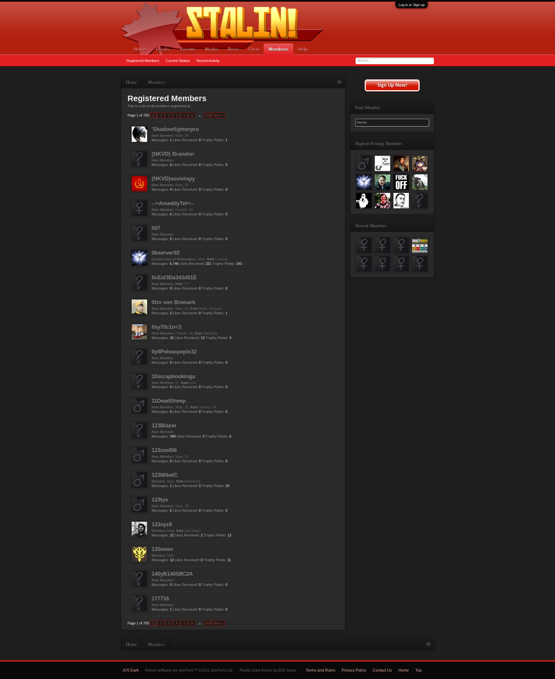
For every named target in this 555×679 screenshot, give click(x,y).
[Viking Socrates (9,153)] (382, 163)
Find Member (367, 107)
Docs (233, 49)
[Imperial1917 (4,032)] (419, 200)
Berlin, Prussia (209, 308)
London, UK (207, 407)
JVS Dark (130, 670)
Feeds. (163, 49)
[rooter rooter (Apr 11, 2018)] (382, 264)
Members (278, 49)
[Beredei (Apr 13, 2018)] (419, 245)
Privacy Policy (354, 670)
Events (187, 49)
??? (186, 284)
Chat (254, 49)
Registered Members (143, 61)
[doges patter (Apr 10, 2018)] (401, 264)
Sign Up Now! (392, 85)
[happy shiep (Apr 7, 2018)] (419, 264)
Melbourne (192, 481)
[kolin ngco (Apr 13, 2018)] (401, 245)
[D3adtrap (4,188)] (364, 200)
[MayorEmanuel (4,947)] (382, 182)
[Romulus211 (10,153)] (364, 163)
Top (418, 670)
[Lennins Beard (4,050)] (382, 200)
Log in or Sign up (412, 5)
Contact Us (382, 670)
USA (192, 383)
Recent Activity (208, 61)
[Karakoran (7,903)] (401, 163)
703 (207, 115)
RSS (430, 670)
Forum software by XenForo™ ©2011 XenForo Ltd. (189, 670)
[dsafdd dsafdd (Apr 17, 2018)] (364, 245)
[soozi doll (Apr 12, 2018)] (364, 264)
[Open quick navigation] (339, 82)
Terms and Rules (320, 670)
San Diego (192, 531)
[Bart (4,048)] (401, 200)
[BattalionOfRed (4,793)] (401, 182)
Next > (218, 115)
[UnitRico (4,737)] (419, 182)
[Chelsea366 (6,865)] (419, 163)
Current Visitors (178, 61)
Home (140, 49)
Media (211, 49)
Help (303, 49)
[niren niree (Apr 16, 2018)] (382, 245)
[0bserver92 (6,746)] (364, 182)
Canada (221, 259)
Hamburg (210, 333)
